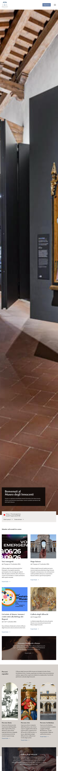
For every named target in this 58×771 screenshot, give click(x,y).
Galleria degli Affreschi (39, 614)
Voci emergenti (7, 561)
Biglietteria (47, 5)
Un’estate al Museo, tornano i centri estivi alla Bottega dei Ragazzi (13, 616)
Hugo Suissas (36, 561)
